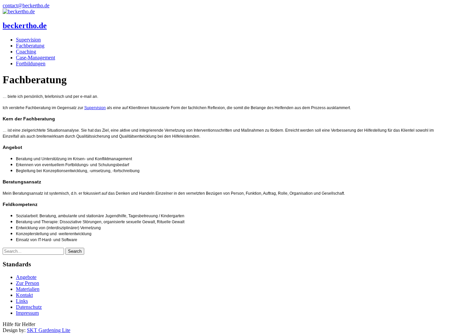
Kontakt (24, 295)
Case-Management (35, 57)
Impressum (27, 313)
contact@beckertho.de (26, 5)
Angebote (26, 277)
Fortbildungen (30, 63)
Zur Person (27, 283)
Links (22, 301)
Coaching (26, 51)
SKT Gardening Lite (48, 330)
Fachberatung (30, 45)
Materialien (27, 289)
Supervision (28, 39)
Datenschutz (29, 307)
